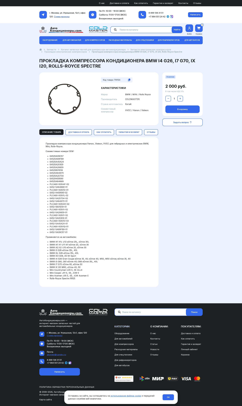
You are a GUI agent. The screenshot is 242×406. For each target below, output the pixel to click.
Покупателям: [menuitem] (191, 326)
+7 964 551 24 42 (157, 16)
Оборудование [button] (49, 40)
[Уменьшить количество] (168, 98)
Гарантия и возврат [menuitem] (191, 344)
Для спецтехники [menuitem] (123, 354)
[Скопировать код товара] (129, 80)
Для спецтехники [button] (145, 40)
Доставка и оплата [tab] (78, 132)
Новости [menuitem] (154, 349)
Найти (177, 29)
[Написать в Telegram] (168, 16)
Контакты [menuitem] (183, 3)
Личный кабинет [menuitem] (189, 349)
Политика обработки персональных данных (66, 387)
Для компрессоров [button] (95, 40)
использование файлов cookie (126, 396)
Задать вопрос (181, 122)
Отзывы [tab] (151, 132)
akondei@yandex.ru (56, 354)
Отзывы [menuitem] (197, 3)
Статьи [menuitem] (153, 344)
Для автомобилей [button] (72, 40)
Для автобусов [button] (192, 40)
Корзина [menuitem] (185, 354)
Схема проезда (61, 16)
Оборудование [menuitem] (121, 333)
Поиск (194, 312)
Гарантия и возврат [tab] (129, 132)
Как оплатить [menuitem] (141, 3)
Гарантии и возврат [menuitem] (163, 3)
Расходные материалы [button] (120, 40)
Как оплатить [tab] (104, 132)
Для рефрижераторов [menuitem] (125, 360)
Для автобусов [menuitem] (122, 365)
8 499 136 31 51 (156, 13)
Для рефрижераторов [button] (168, 40)
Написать (195, 14)
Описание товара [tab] (51, 132)
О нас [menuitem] (102, 3)
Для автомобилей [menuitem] (123, 338)
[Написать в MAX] (171, 16)
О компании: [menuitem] (159, 326)
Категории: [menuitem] (122, 326)
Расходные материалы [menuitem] (126, 349)
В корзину (182, 109)
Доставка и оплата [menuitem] (119, 3)
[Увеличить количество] (180, 98)
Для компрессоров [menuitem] (124, 344)
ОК (168, 397)
